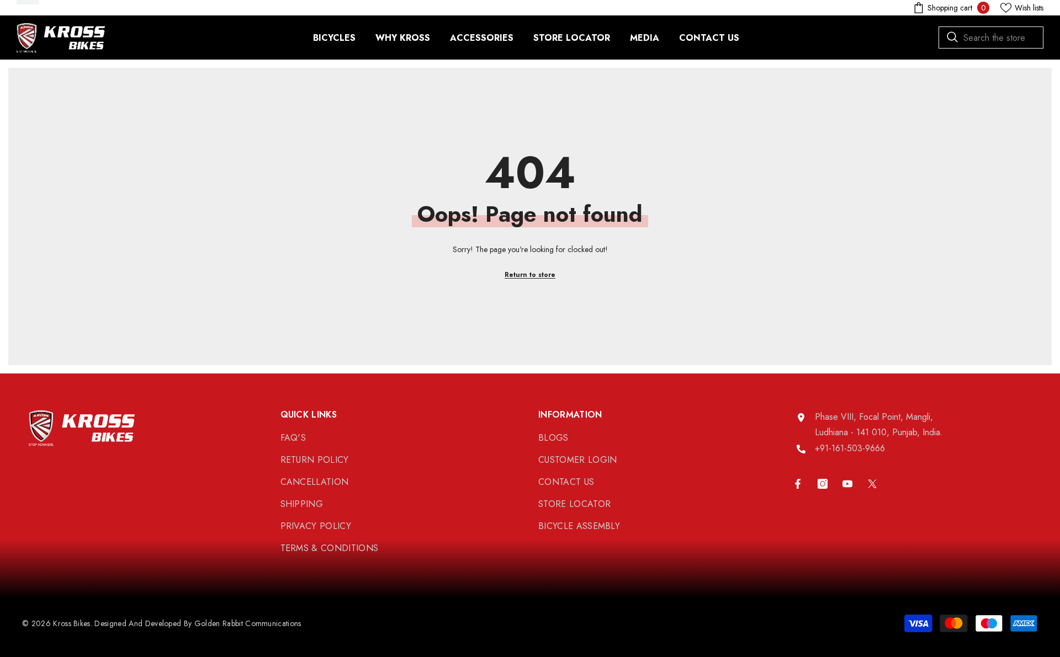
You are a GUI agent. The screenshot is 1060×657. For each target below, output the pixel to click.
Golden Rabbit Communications (247, 623)
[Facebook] (797, 484)
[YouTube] (847, 484)
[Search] (991, 37)
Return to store (530, 275)
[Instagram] (822, 484)
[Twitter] (872, 484)
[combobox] (991, 37)
